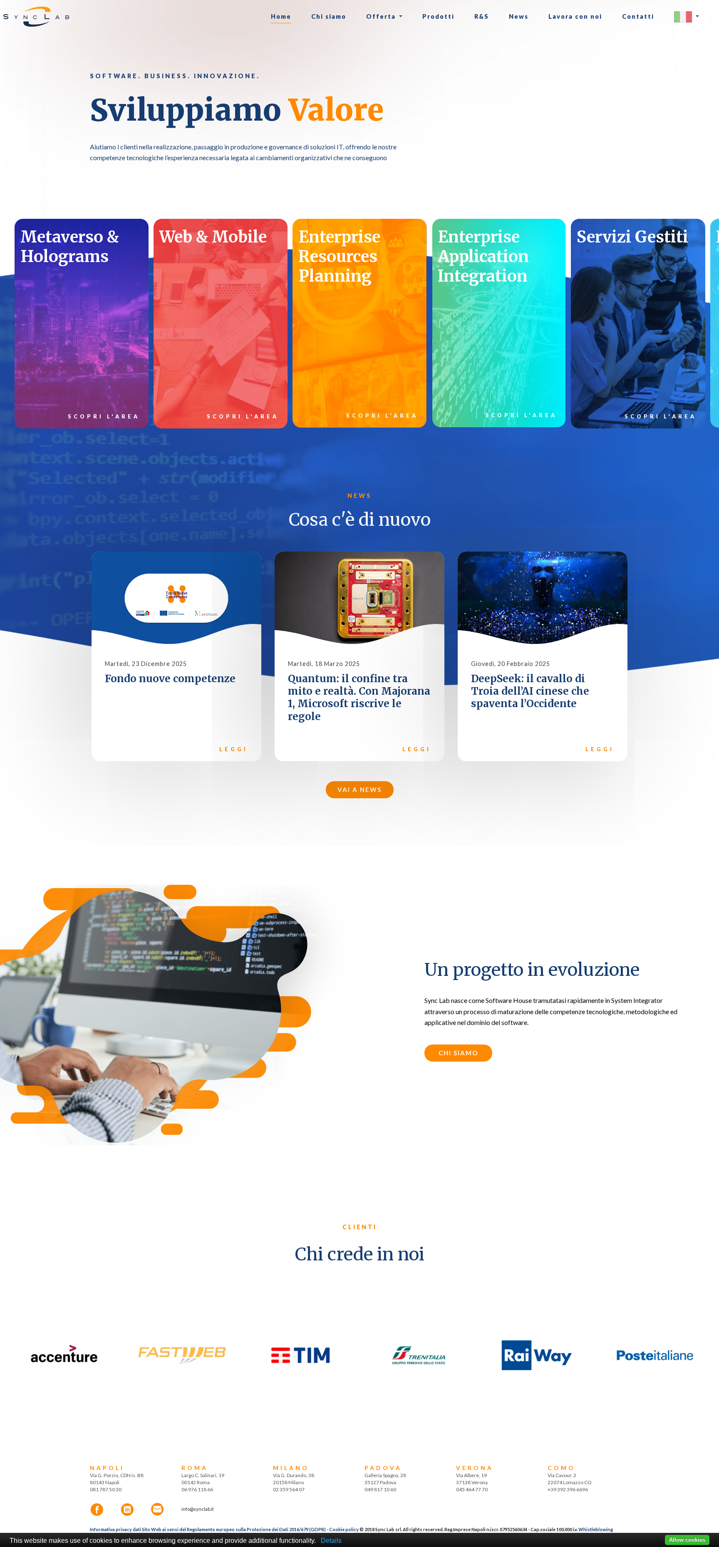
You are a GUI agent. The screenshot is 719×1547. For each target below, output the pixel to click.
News (518, 16)
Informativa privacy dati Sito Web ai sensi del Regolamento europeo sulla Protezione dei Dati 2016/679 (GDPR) (208, 1529)
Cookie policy (344, 1529)
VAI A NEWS (359, 789)
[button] (686, 17)
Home (281, 16)
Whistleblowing (595, 1529)
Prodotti (438, 16)
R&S (481, 16)
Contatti (638, 16)
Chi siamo (328, 16)
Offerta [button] (382, 16)
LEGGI (233, 749)
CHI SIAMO (458, 1053)
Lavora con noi (575, 16)
